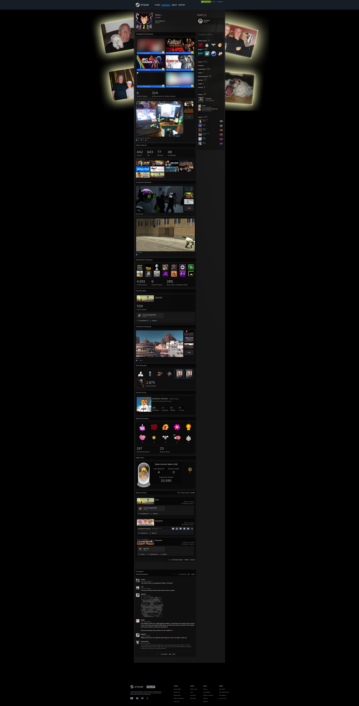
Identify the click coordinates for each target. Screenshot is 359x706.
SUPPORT (181, 5)
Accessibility (206, 692)
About (174, 5)
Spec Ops (146, 548)
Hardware (193, 695)
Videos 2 (142, 554)
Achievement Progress (144, 528)
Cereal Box (208, 98)
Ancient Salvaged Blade (149, 315)
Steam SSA (177, 692)
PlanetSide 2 (158, 540)
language (219, 1)
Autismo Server (160, 398)
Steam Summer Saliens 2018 (166, 464)
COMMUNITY (166, 5)
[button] (210, 15)
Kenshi (158, 297)
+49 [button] (192, 528)
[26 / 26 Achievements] (151, 85)
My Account (222, 698)
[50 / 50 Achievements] (151, 68)
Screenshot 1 (144, 533)
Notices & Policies (208, 695)
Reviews (193, 559)
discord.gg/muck (160, 21)
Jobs (191, 692)
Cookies (205, 698)
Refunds (205, 701)
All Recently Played (177, 559)
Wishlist (186, 559)
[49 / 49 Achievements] (180, 68)
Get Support (222, 695)
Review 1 (154, 320)
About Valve (193, 689)
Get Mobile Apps (224, 692)
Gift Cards (176, 701)
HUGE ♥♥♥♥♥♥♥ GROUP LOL (210, 109)
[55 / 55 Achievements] (151, 51)
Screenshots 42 (153, 554)
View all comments (142, 574)
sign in (213, 1)
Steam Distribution (179, 698)
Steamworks (177, 695)
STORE (157, 5)
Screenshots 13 (143, 320)
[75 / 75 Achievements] (180, 51)
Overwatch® (158, 521)
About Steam (177, 689)
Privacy (205, 689)
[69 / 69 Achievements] (180, 85)
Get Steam (222, 689)
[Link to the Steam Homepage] (142, 6)
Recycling (193, 698)
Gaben (204, 105)
